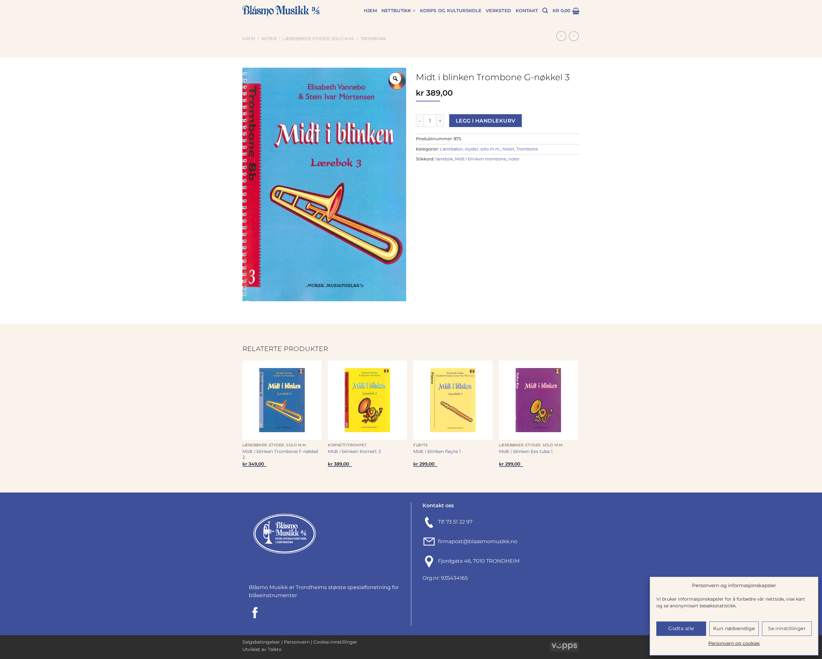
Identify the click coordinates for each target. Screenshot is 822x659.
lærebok (444, 159)
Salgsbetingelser (261, 642)
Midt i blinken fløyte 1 (437, 451)
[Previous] (243, 426)
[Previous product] (574, 36)
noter (514, 159)
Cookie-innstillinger (335, 642)
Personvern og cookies (734, 643)
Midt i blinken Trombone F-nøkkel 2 (280, 454)
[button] (566, 11)
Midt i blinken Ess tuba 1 (526, 451)
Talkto (275, 649)
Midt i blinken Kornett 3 (354, 451)
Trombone (373, 38)
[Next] (577, 426)
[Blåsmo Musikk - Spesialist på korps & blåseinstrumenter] (280, 11)
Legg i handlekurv (486, 121)
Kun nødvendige (734, 628)
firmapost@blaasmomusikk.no (476, 541)
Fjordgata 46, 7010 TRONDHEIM (479, 561)
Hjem (370, 10)
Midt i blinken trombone (480, 159)
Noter (268, 38)
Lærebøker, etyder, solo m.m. (318, 38)
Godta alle (681, 628)
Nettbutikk (396, 10)
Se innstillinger (787, 628)
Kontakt (527, 10)
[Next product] (561, 36)
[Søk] (545, 10)
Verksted (498, 10)
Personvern (297, 642)
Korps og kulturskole (450, 10)
